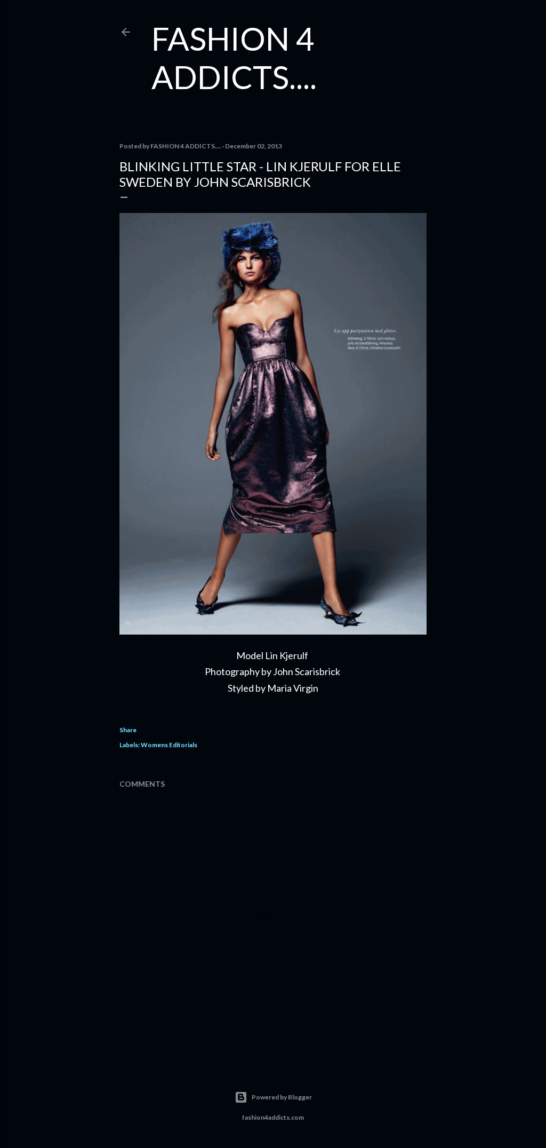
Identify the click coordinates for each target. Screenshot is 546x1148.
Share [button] (127, 730)
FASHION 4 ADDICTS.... (234, 57)
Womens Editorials (169, 745)
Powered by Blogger (282, 1097)
